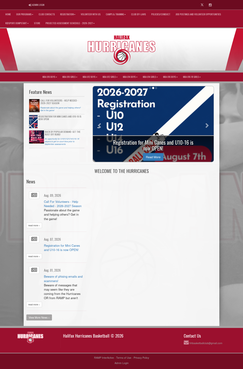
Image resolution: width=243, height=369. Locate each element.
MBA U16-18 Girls (191, 77)
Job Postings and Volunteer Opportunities (198, 14)
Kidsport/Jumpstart (16, 23)
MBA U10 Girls (69, 77)
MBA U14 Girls (149, 77)
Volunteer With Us (91, 14)
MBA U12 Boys (89, 77)
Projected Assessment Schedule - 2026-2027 (69, 23)
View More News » (39, 317)
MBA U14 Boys (129, 77)
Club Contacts (47, 14)
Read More (153, 157)
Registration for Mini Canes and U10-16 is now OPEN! (62, 247)
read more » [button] (34, 225)
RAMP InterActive (104, 357)
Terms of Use (123, 357)
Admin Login (122, 363)
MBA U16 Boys (169, 77)
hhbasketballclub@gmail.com (205, 343)
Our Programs (23, 14)
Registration (67, 14)
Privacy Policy (141, 357)
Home (8, 14)
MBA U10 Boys (49, 77)
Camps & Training (115, 14)
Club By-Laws (138, 14)
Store (37, 23)
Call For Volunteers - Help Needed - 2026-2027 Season (62, 203)
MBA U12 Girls (109, 77)
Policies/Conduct (160, 14)
